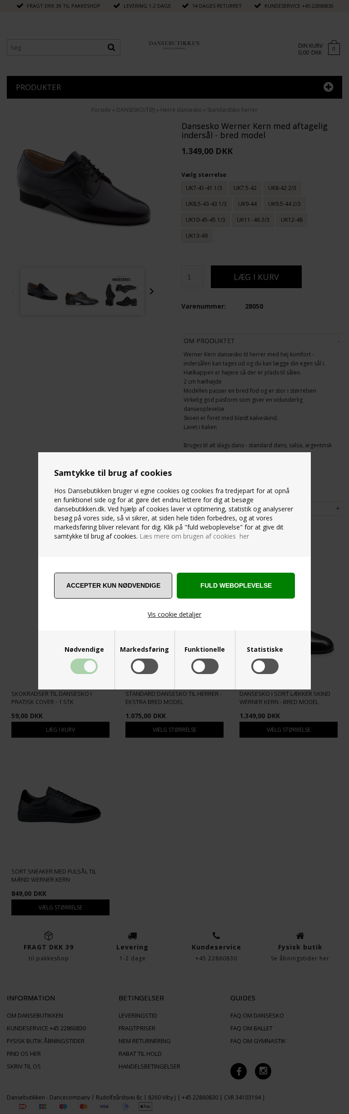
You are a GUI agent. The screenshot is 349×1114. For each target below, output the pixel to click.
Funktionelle (204, 649)
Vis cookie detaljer (174, 614)
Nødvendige (84, 649)
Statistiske (265, 649)
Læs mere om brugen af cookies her (194, 536)
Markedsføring (144, 649)
